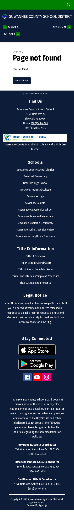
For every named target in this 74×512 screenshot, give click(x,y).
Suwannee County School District (35, 169)
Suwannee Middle (35, 203)
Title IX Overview (35, 256)
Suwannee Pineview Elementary (35, 216)
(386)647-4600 (39, 123)
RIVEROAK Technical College (35, 189)
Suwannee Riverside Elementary (35, 223)
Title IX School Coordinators (35, 262)
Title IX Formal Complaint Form (35, 269)
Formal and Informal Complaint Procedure (35, 276)
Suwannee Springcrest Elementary (35, 229)
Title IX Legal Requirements (35, 282)
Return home (21, 80)
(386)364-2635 (38, 128)
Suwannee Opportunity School (35, 209)
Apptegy (43, 505)
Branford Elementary (35, 176)
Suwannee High (35, 196)
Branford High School (35, 183)
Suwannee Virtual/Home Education (35, 236)
